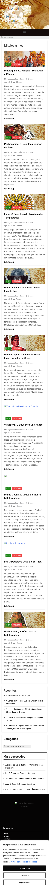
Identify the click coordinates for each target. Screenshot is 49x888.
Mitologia (17, 64)
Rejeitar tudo (24, 882)
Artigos (6, 836)
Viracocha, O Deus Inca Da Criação (23, 424)
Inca (8, 64)
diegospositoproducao (15, 79)
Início (6, 834)
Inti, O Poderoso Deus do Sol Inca (23, 561)
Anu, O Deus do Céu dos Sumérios (20, 784)
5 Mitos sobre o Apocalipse (18, 695)
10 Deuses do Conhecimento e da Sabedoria (24, 779)
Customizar (24, 875)
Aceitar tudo (24, 868)
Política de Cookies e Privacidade (23, 862)
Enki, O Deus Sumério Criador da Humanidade (25, 789)
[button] (24, 31)
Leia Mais (8, 118)
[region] (24, 864)
